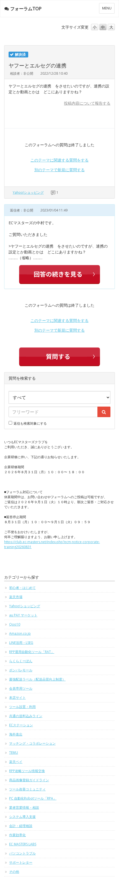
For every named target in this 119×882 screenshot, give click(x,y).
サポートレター (20, 862)
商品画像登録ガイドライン (29, 780)
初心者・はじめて (22, 587)
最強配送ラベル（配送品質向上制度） (37, 679)
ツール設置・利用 (22, 706)
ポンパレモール (20, 670)
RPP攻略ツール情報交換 (27, 770)
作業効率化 (17, 835)
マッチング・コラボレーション (32, 743)
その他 (14, 871)
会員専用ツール (20, 688)
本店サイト (17, 697)
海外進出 (15, 734)
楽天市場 (15, 596)
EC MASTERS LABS (22, 844)
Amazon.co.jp (20, 633)
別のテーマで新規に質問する (59, 169)
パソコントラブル (22, 853)
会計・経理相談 (20, 825)
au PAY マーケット (23, 615)
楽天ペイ (15, 761)
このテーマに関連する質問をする (59, 160)
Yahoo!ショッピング (28, 192)
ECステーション (21, 725)
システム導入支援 (22, 816)
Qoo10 (14, 624)
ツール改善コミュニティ (27, 789)
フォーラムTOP (26, 9)
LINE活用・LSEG (21, 642)
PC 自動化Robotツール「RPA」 (32, 798)
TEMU (13, 752)
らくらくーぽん (20, 661)
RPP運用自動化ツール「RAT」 (31, 651)
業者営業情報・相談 (24, 807)
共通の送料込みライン (25, 716)
